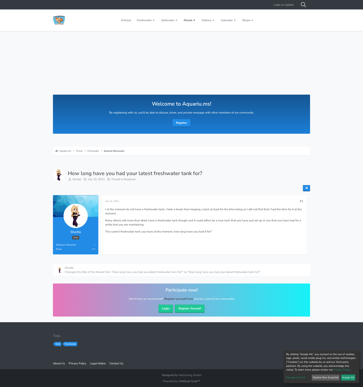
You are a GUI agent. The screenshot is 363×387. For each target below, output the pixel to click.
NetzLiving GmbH (190, 375)
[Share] (306, 188)
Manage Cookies (296, 377)
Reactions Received (66, 244)
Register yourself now (178, 299)
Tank (57, 343)
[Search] (303, 4)
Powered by (181, 381)
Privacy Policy (342, 370)
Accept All (348, 377)
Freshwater (70, 343)
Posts (59, 249)
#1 (301, 201)
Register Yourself (189, 308)
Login (165, 308)
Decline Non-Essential (326, 377)
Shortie (76, 179)
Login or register (284, 5)
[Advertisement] (181, 66)
